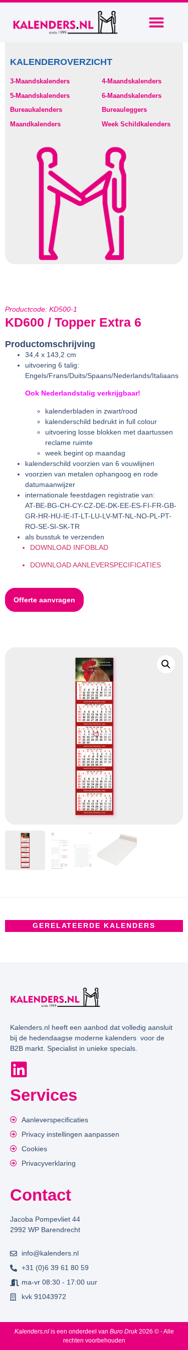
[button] (156, 22)
